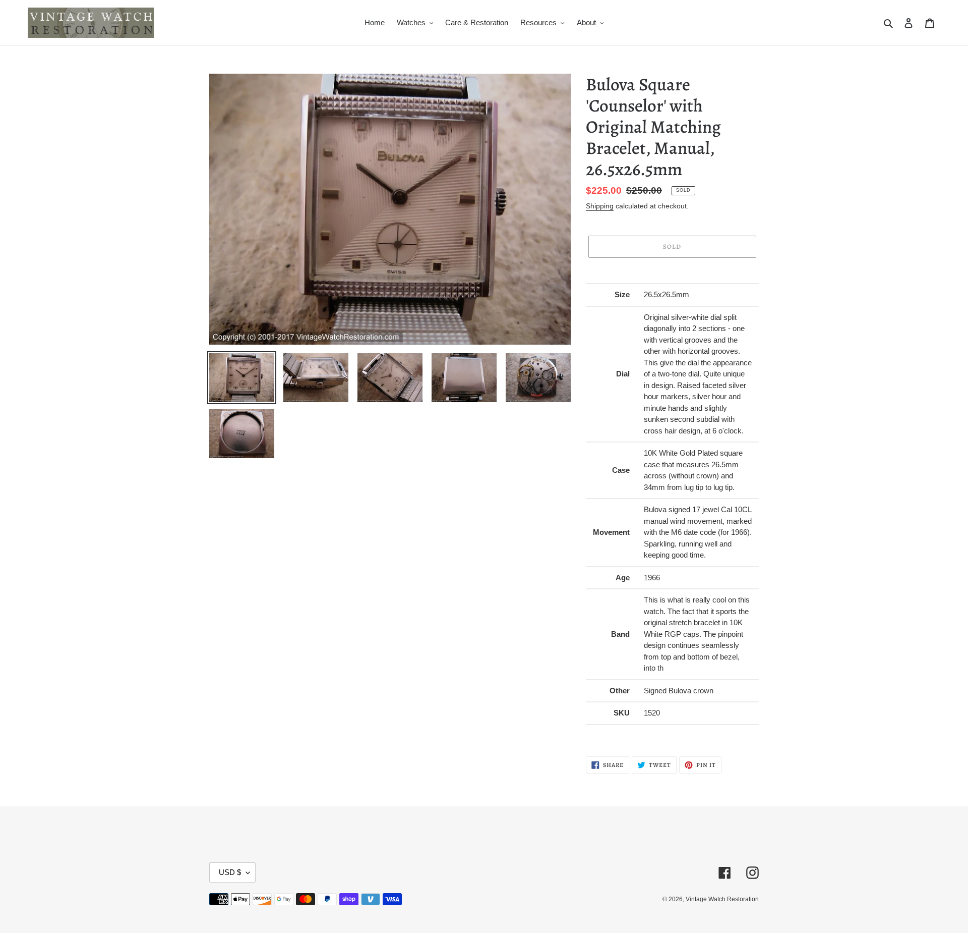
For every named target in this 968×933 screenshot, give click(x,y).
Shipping (600, 206)
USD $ (230, 872)
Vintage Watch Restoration (722, 899)
